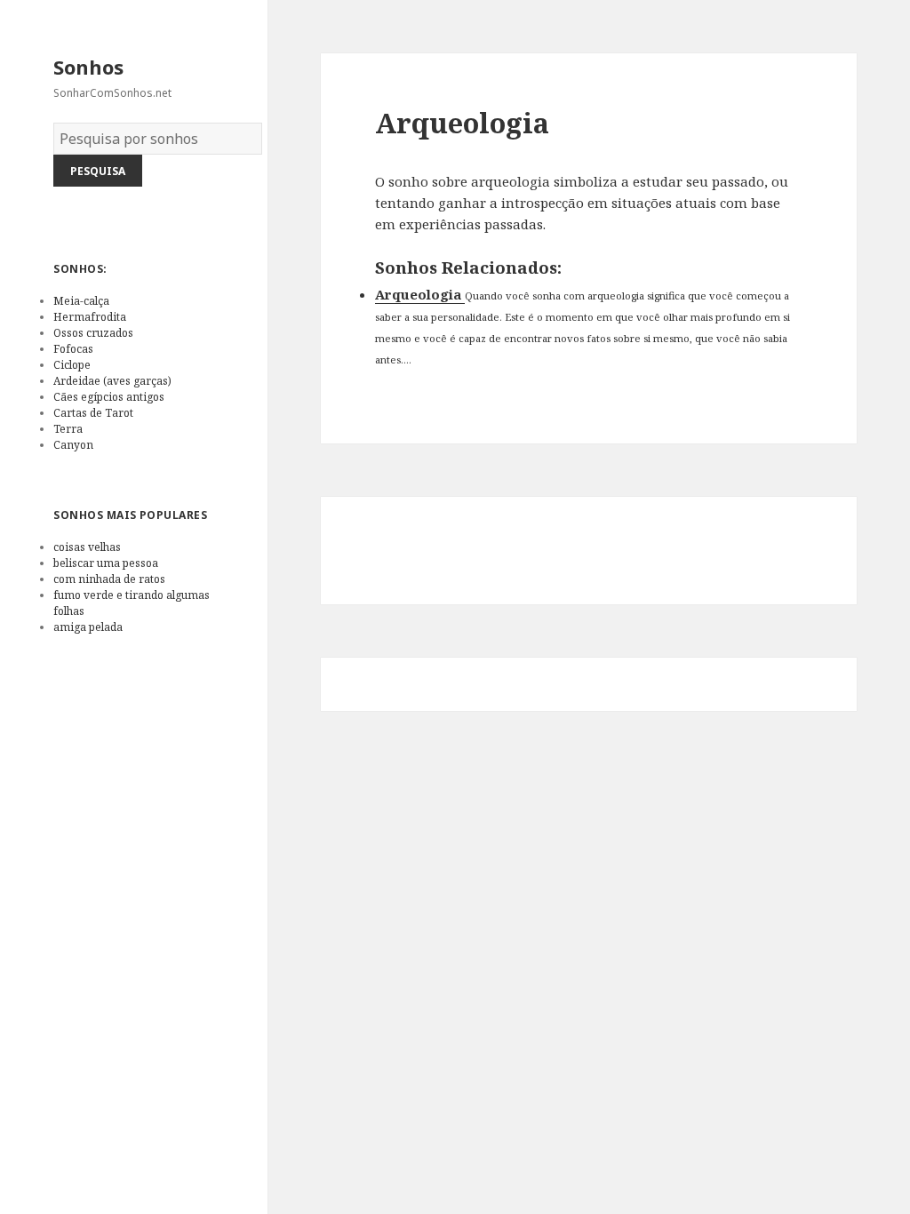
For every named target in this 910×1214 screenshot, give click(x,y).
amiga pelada (88, 627)
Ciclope (72, 364)
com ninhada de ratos (109, 579)
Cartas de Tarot (93, 412)
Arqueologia (420, 294)
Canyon (73, 444)
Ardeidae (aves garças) (112, 380)
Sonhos (88, 66)
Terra (68, 428)
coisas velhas (87, 547)
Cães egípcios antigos (108, 396)
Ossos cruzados (93, 332)
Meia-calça (81, 300)
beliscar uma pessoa (105, 563)
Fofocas (73, 348)
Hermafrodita (89, 316)
